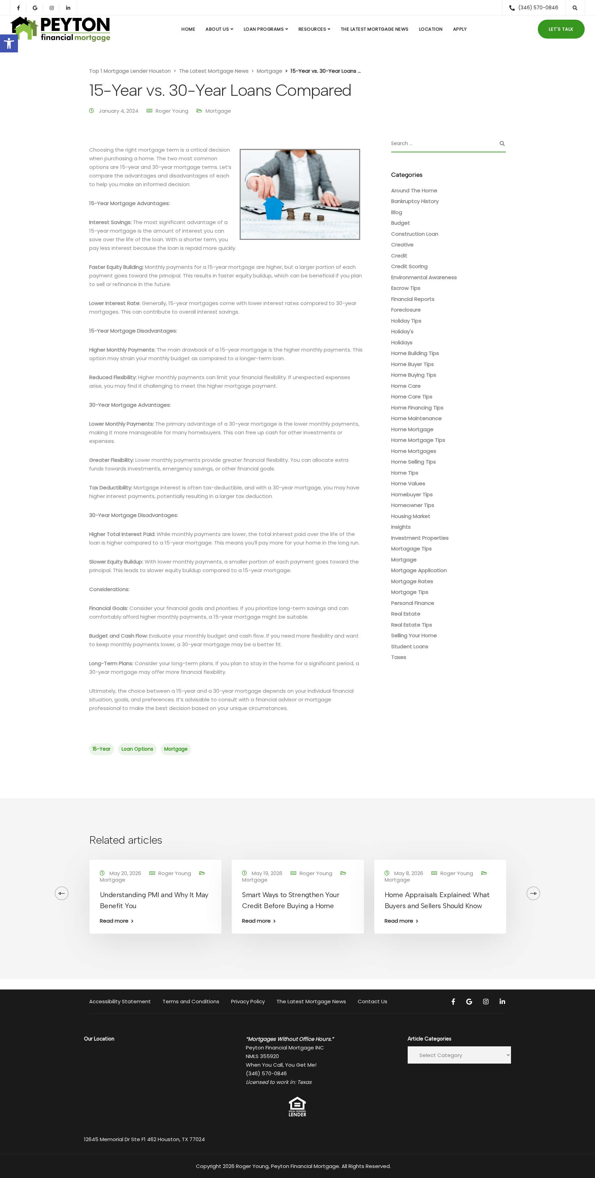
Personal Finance (412, 603)
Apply (460, 29)
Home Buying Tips (413, 374)
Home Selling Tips (413, 461)
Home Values (408, 483)
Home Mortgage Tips (418, 440)
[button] (9, 43)
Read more (114, 920)
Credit (399, 255)
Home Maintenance (416, 418)
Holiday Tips (406, 320)
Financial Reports (413, 299)
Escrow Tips (405, 288)
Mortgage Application (419, 570)
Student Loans (409, 646)
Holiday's (402, 331)
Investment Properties (420, 537)
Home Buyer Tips (412, 364)
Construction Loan (414, 233)
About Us (217, 29)
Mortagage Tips (411, 548)
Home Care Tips (411, 396)
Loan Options (137, 748)
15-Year (102, 748)
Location (431, 29)
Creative (402, 244)
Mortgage (218, 110)
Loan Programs (264, 29)
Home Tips (404, 472)
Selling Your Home (414, 635)
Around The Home (414, 190)
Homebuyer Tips (412, 494)
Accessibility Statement (120, 1001)
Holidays (402, 342)
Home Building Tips (415, 353)
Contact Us (372, 1001)
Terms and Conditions (191, 1001)
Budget (400, 222)
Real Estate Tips (411, 624)
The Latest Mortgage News (375, 29)
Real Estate (405, 613)
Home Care (406, 385)
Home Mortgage (412, 429)
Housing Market (410, 516)
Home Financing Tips (417, 407)
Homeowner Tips (412, 505)
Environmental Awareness (424, 277)
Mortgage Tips (409, 592)
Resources (312, 29)
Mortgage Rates (412, 581)
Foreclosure (406, 309)
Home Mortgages (413, 451)
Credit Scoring (409, 266)
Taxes (398, 657)
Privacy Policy (248, 1001)
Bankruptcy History (415, 201)
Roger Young (172, 110)
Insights (401, 526)
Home (188, 29)
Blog (396, 212)
